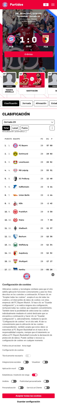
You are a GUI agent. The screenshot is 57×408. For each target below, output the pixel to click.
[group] (28, 83)
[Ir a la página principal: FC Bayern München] (5, 4)
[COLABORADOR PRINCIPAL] (46, 4)
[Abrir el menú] (53, 4)
